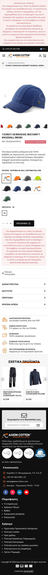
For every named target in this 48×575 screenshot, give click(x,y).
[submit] (38, 425)
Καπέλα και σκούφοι (16, 63)
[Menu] (4, 55)
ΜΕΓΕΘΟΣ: (8, 207)
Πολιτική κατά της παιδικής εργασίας (21, 545)
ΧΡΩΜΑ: (21, 170)
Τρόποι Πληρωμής (12, 552)
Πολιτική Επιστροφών (14, 542)
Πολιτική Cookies (11, 532)
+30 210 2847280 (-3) (16, 477)
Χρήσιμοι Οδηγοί (11, 507)
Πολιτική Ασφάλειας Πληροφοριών (19, 538)
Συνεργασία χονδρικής (14, 514)
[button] (43, 96)
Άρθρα (7, 510)
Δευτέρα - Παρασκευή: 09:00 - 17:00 (23, 485)
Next (45, 379)
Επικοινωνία (9, 517)
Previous (2, 379)
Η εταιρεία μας (11, 504)
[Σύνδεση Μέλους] (40, 55)
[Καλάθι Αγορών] (44, 55)
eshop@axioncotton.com (17, 481)
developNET (29, 571)
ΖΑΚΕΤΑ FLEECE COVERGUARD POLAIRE (35, 393)
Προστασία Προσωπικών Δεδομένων (21, 528)
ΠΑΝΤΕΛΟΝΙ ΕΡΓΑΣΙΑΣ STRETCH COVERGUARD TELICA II (12, 394)
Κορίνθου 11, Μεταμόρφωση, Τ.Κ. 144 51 (24, 473)
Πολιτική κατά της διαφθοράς (17, 548)
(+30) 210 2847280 (12, 49)
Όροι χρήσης (9, 535)
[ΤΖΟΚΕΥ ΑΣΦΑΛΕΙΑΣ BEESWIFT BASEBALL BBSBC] (24, 98)
